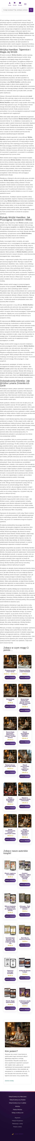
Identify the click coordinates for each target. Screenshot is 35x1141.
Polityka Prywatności (17, 1120)
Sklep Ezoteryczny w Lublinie (17, 1103)
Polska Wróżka (17, 1109)
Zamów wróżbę (9, 1080)
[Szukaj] (31, 10)
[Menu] (25, 4)
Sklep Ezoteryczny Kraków (17, 1099)
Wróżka (17, 1106)
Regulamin (17, 1117)
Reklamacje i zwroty (17, 1123)
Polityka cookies (17, 1126)
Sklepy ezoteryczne (17, 1112)
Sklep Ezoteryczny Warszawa (17, 1096)
